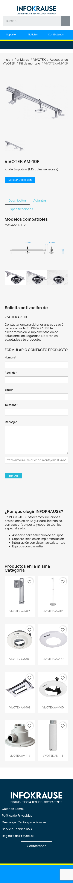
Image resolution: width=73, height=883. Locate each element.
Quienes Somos (13, 809)
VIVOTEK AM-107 (53, 659)
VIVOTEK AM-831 (20, 611)
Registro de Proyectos (18, 836)
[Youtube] (27, 874)
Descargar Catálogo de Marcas (24, 822)
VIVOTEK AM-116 (53, 755)
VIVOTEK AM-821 (53, 611)
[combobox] (29, 21)
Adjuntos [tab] (40, 200)
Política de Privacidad (17, 815)
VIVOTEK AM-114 (20, 755)
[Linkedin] (17, 874)
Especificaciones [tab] (20, 209)
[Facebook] (36, 874)
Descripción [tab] (17, 200)
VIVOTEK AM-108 (19, 707)
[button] (5, 44)
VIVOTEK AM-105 (19, 659)
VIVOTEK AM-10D (53, 707)
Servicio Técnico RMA (17, 829)
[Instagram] (46, 874)
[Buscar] (65, 21)
